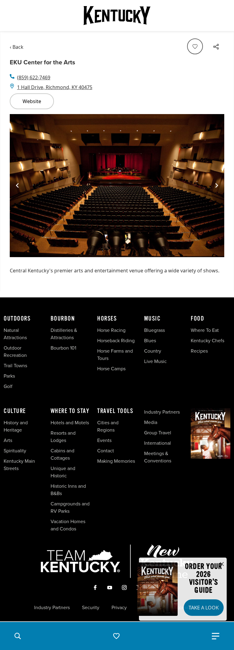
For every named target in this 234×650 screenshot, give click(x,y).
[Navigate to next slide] (216, 185)
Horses (107, 319)
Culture (15, 411)
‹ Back (16, 47)
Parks (9, 375)
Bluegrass (154, 330)
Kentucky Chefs (207, 340)
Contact (105, 450)
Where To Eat (205, 330)
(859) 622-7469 (33, 77)
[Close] (222, 564)
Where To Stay (70, 411)
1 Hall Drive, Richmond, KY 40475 (54, 87)
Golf (8, 386)
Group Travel (157, 432)
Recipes (200, 350)
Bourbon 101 (63, 347)
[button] (18, 636)
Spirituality (15, 450)
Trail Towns (15, 365)
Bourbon (63, 319)
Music (152, 319)
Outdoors (17, 319)
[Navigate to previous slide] (17, 185)
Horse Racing (111, 330)
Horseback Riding (116, 340)
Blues (150, 340)
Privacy (119, 607)
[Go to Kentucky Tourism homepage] (117, 15)
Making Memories (116, 461)
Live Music (155, 361)
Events (104, 440)
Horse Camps (111, 368)
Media (150, 422)
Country (152, 350)
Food (197, 319)
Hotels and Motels (70, 422)
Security (90, 607)
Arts (8, 440)
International (157, 443)
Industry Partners (162, 411)
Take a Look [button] (204, 607)
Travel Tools (115, 411)
